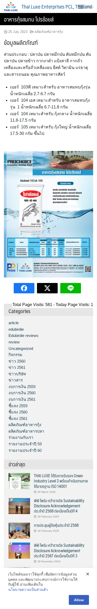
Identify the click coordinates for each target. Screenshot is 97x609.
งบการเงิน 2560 (22, 393)
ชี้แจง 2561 (18, 418)
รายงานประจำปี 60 (25, 450)
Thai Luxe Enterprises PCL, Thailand (56, 6)
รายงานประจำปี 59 (25, 444)
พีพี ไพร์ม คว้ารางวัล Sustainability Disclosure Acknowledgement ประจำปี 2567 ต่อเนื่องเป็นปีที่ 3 (59, 550)
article (14, 323)
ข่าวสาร (16, 380)
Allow (79, 600)
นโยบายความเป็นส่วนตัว (28, 589)
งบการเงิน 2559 (22, 386)
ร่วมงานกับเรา (21, 437)
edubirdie (16, 329)
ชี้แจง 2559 (18, 406)
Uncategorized (21, 348)
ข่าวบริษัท (17, 374)
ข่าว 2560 (17, 361)
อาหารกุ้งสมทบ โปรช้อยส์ (29, 19)
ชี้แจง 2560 (18, 412)
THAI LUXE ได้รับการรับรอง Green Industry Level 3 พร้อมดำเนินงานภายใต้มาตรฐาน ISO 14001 (61, 481)
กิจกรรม (15, 354)
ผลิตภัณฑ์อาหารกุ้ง (49, 32)
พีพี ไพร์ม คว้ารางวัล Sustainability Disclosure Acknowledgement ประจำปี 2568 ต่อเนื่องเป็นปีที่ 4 (59, 506)
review (14, 342)
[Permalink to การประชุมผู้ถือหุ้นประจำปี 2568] (19, 530)
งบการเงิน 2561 (22, 399)
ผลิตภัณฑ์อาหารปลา (26, 431)
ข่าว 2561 (17, 367)
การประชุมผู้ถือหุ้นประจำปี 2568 (56, 525)
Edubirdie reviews (24, 335)
